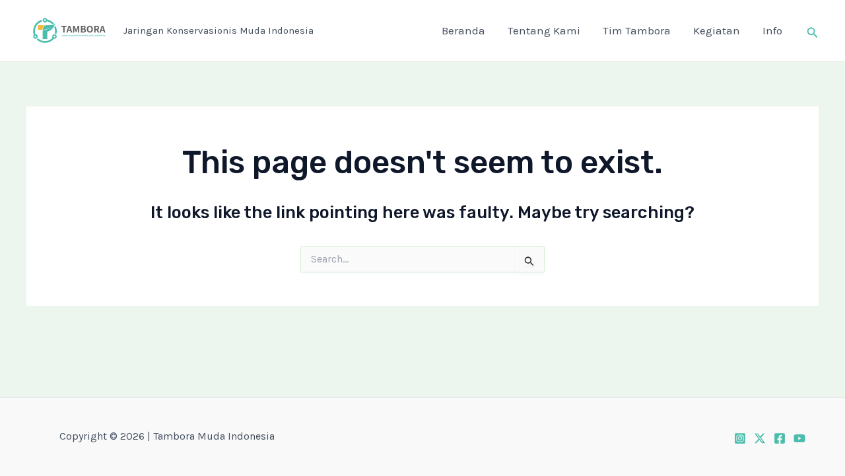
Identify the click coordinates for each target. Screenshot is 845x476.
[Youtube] (799, 438)
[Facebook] (780, 438)
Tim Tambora (637, 30)
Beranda (463, 30)
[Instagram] (740, 438)
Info (772, 30)
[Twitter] (760, 438)
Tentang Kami (544, 30)
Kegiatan (716, 30)
